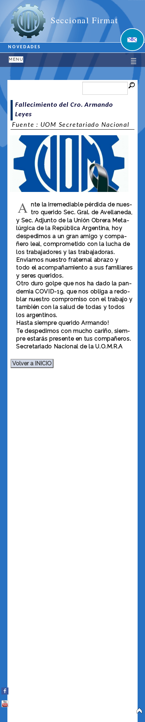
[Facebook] (4, 689)
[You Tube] (4, 702)
